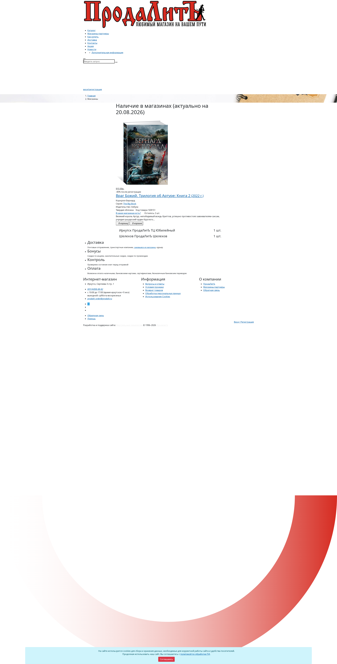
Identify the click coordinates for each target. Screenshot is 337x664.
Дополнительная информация (107, 52)
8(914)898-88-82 (95, 289)
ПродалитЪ (162, 325)
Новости (91, 49)
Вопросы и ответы (154, 283)
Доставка (92, 39)
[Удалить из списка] (117, 119)
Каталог (91, 30)
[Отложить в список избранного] (168, 226)
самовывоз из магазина (145, 247)
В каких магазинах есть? (128, 213)
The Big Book (129, 203)
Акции (90, 46)
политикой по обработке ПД (195, 654)
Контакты (92, 43)
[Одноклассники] (88, 310)
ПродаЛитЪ (209, 283)
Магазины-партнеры (98, 33)
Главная (91, 95)
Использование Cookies (157, 296)
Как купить (93, 36)
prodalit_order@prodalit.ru (99, 298)
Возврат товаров (154, 290)
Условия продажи (154, 287)
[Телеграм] (88, 303)
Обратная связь (211, 290)
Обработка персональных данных (163, 293)
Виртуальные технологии (129, 325)
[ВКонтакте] (88, 307)
